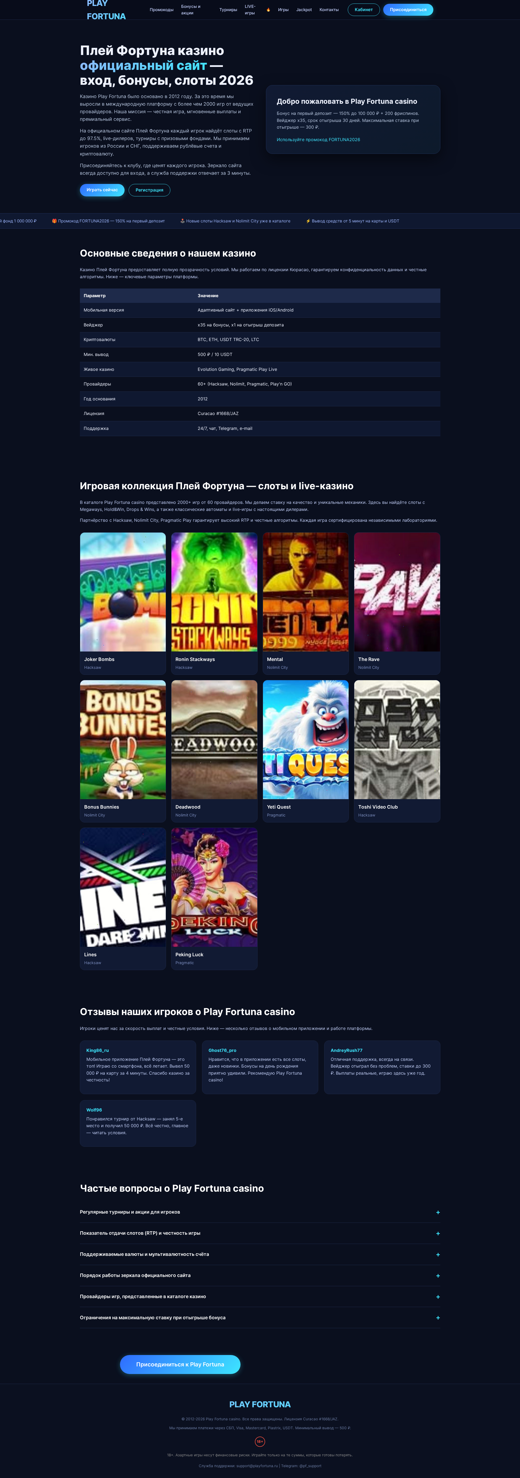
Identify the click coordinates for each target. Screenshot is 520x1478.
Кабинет (364, 9)
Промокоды (162, 9)
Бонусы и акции (190, 9)
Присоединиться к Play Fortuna (180, 1364)
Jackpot (304, 9)
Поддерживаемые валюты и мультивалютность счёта (144, 1254)
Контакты (329, 9)
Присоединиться (408, 9)
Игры (283, 9)
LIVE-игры (250, 9)
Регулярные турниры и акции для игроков (130, 1212)
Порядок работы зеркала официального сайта (135, 1275)
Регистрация (149, 190)
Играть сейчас (102, 189)
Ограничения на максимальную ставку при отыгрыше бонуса (153, 1317)
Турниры (228, 9)
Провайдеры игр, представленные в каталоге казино (143, 1296)
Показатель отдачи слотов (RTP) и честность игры (140, 1233)
